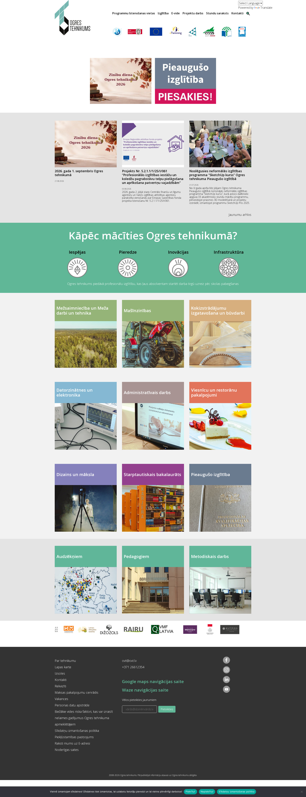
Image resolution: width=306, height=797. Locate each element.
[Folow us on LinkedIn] (226, 679)
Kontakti (237, 13)
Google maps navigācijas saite (153, 681)
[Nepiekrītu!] (301, 791)
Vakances (61, 699)
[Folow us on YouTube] (226, 689)
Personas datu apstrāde (72, 705)
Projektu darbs (193, 13)
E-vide (175, 13)
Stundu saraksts (217, 13)
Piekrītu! (190, 791)
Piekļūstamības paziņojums (74, 737)
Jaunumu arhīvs (240, 214)
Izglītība (163, 13)
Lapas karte (63, 667)
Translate (266, 8)
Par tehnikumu (65, 661)
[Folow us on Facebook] (226, 660)
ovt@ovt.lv (129, 661)
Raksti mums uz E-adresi (72, 743)
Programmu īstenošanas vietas (133, 13)
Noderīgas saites (67, 750)
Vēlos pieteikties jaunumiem (139, 700)
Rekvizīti (60, 686)
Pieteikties (167, 709)
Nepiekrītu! (207, 791)
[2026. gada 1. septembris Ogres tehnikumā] (120, 81)
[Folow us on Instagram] (226, 669)
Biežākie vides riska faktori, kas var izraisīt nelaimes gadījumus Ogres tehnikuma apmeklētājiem (84, 717)
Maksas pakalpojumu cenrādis (76, 692)
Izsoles (60, 673)
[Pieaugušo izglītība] (185, 81)
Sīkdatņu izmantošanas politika (77, 730)
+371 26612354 (133, 667)
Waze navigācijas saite (145, 690)
